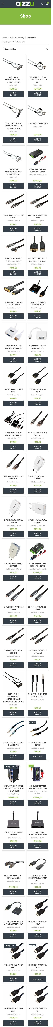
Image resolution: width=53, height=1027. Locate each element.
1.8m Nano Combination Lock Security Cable (13, 79)
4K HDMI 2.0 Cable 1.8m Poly (37, 966)
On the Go (43, 175)
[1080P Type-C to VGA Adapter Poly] (38, 333)
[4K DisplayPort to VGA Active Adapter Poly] (13, 909)
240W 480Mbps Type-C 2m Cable (38, 651)
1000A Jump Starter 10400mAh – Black (37, 170)
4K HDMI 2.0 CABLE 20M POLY (37, 1009)
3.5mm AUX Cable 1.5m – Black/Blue (13, 743)
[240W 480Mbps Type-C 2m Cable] (38, 638)
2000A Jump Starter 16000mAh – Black (37, 564)
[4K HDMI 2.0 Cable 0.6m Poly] (38, 909)
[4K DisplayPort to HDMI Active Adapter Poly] (38, 863)
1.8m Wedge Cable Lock (38, 123)
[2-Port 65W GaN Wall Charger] (13, 551)
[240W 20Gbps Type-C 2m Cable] (38, 595)
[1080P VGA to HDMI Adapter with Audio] (13, 421)
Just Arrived (42, 791)
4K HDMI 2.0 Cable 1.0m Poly (13, 966)
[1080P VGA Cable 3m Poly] (38, 377)
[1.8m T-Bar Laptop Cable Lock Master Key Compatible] (13, 111)
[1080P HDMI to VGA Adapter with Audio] (13, 333)
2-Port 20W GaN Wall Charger (37, 477)
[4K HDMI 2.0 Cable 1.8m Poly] (38, 953)
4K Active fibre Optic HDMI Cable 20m (13, 876)
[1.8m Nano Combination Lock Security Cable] (13, 65)
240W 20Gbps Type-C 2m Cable (37, 608)
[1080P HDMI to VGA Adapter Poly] (38, 290)
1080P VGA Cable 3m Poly (37, 390)
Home (4, 37)
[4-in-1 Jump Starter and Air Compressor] (38, 774)
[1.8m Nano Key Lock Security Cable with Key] (38, 65)
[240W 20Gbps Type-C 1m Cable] (13, 595)
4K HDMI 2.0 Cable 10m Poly (13, 1009)
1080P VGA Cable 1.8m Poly (13, 390)
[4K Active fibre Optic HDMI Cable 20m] (13, 863)
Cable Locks (13, 85)
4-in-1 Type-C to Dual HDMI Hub (13, 833)
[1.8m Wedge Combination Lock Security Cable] (13, 157)
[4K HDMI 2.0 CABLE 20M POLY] (38, 996)
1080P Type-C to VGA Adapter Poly (37, 347)
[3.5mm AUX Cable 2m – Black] (38, 730)
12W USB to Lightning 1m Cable (37, 434)
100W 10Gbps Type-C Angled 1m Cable (13, 259)
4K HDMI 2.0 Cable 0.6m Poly (37, 922)
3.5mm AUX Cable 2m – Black (37, 743)
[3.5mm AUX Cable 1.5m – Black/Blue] (13, 730)
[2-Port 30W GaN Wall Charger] (13, 508)
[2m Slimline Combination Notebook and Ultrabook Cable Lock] (13, 682)
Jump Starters (34, 175)
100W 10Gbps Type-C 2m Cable (37, 216)
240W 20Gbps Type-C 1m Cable (13, 608)
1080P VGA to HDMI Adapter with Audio (13, 434)
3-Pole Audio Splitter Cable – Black (37, 695)
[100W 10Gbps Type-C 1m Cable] (13, 203)
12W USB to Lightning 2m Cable (13, 477)
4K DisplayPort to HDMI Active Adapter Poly (37, 878)
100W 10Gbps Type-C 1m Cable (13, 216)
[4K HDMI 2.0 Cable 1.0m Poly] (13, 953)
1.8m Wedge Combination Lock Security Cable (13, 171)
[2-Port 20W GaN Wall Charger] (38, 464)
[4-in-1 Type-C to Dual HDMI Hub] (13, 820)
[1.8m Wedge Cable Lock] (38, 111)
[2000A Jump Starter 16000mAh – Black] (38, 551)
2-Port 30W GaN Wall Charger (13, 521)
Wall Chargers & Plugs (37, 482)
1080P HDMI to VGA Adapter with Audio (13, 347)
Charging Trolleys (13, 794)
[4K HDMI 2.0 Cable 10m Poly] (13, 996)
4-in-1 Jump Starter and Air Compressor (38, 787)
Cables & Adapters (13, 221)
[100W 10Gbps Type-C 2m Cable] (38, 203)
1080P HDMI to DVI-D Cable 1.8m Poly (13, 303)
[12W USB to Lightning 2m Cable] (13, 464)
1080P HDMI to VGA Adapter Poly (38, 303)
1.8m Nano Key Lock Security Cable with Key (38, 79)
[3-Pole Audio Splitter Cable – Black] (38, 682)
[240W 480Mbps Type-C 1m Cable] (13, 638)
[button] (13, 94)
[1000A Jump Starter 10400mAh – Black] (38, 157)
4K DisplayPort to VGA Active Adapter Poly (13, 922)
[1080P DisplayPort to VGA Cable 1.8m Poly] (38, 246)
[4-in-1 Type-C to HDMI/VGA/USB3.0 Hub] (38, 820)
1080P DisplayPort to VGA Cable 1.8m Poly (37, 259)
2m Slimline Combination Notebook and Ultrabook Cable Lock (13, 698)
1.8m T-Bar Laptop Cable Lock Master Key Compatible (13, 125)
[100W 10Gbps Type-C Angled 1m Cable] (13, 246)
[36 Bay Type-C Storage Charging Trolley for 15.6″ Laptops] (13, 774)
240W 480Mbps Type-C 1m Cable (13, 651)
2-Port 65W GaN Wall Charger (13, 564)
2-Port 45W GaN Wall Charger (37, 521)
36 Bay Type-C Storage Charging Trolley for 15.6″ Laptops (13, 788)
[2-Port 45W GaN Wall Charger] (38, 508)
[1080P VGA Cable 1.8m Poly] (13, 377)
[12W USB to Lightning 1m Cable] (38, 421)
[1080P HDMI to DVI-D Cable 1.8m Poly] (13, 290)
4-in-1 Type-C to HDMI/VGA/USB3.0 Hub (38, 833)
